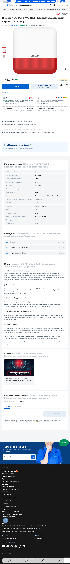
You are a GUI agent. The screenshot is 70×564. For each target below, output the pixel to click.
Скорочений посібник (18, 253)
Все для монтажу (8, 494)
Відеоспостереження (10, 479)
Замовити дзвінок (28, 148)
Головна (4, 9)
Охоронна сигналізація (15, 9)
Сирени (25, 9)
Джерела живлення (9, 476)
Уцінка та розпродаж (9, 497)
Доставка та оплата (9, 506)
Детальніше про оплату (42, 103)
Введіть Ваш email (10, 457)
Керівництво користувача (19, 247)
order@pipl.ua (40, 538)
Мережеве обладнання (10, 489)
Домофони (6, 484)
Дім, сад (5, 492)
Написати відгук (54, 414)
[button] (4, 42)
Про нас (5, 504)
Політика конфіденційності (12, 514)
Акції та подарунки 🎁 (10, 471)
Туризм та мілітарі (8, 474)
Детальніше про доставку (9, 103)
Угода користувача (9, 509)
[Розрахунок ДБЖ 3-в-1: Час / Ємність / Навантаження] (35, 1)
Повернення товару (9, 516)
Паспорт (13, 242)
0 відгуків (14, 25)
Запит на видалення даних (11, 511)
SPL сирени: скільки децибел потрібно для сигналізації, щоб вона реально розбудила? (18, 379)
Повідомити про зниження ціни (15, 92)
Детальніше (6, 114)
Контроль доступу (8, 486)
